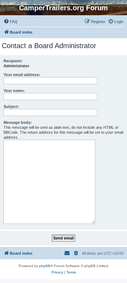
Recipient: (13, 61)
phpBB (44, 266)
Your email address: (22, 75)
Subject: (11, 106)
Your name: (14, 90)
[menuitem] (11, 21)
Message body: (18, 122)
